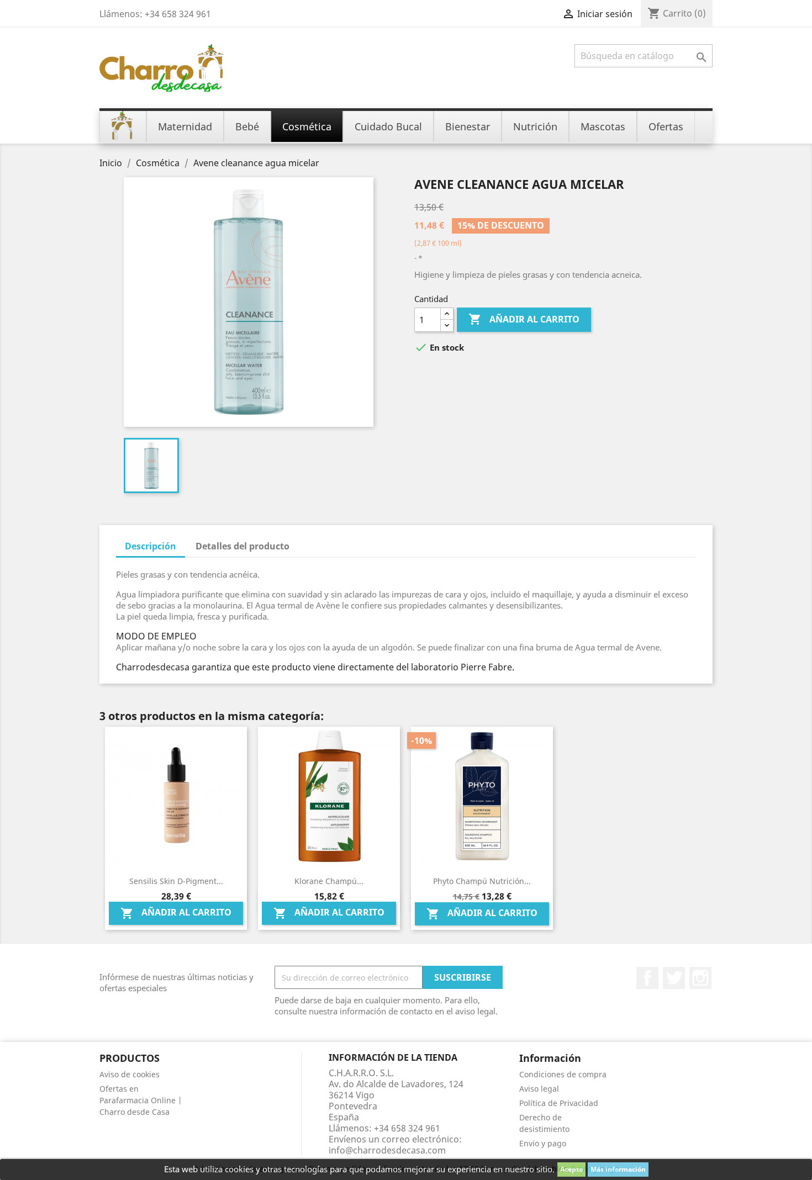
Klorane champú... (328, 881)
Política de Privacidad (558, 1103)
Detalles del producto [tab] (242, 546)
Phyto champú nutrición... (482, 881)
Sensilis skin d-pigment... (176, 881)
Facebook (647, 978)
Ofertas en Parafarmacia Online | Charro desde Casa (140, 1100)
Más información (618, 1169)
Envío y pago (542, 1143)
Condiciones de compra (563, 1074)
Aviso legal (539, 1088)
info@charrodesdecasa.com (387, 1150)
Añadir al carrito (523, 319)
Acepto (571, 1169)
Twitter (674, 978)
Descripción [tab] (150, 546)
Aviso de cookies (129, 1074)
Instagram (700, 978)
